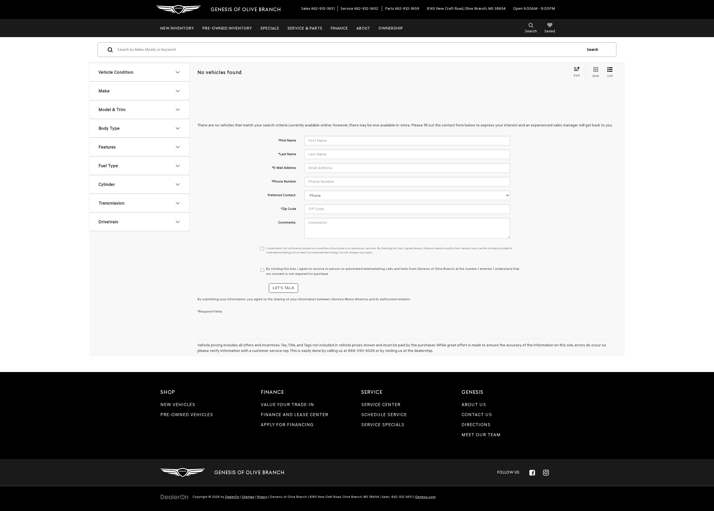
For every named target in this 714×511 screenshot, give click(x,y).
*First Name (287, 140)
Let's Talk (283, 288)
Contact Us (477, 414)
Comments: (287, 222)
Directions (476, 424)
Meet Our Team (481, 434)
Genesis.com (425, 497)
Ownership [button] (390, 28)
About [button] (363, 28)
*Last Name (287, 154)
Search (592, 49)
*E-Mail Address (284, 168)
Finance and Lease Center (294, 414)
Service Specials (382, 424)
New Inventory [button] (177, 28)
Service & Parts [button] (305, 28)
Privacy (262, 497)
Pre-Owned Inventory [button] (227, 28)
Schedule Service (384, 414)
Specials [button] (269, 28)
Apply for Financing (287, 424)
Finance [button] (339, 28)
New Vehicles (177, 404)
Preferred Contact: (282, 195)
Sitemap (248, 497)
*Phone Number (284, 181)
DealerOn (232, 497)
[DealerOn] (174, 496)
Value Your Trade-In (287, 404)
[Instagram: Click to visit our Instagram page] (545, 472)
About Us (474, 404)
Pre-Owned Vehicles (186, 414)
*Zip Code (288, 209)
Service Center (381, 404)
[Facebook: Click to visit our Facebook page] (532, 472)
